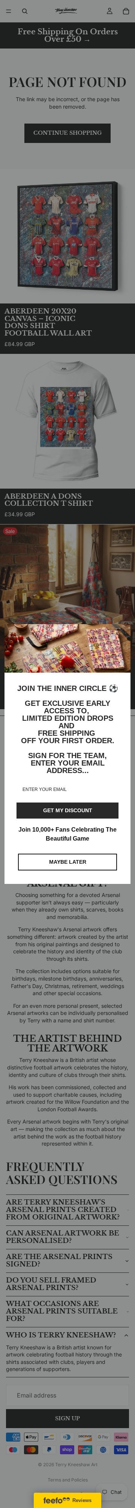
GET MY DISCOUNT (67, 810)
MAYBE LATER (67, 862)
